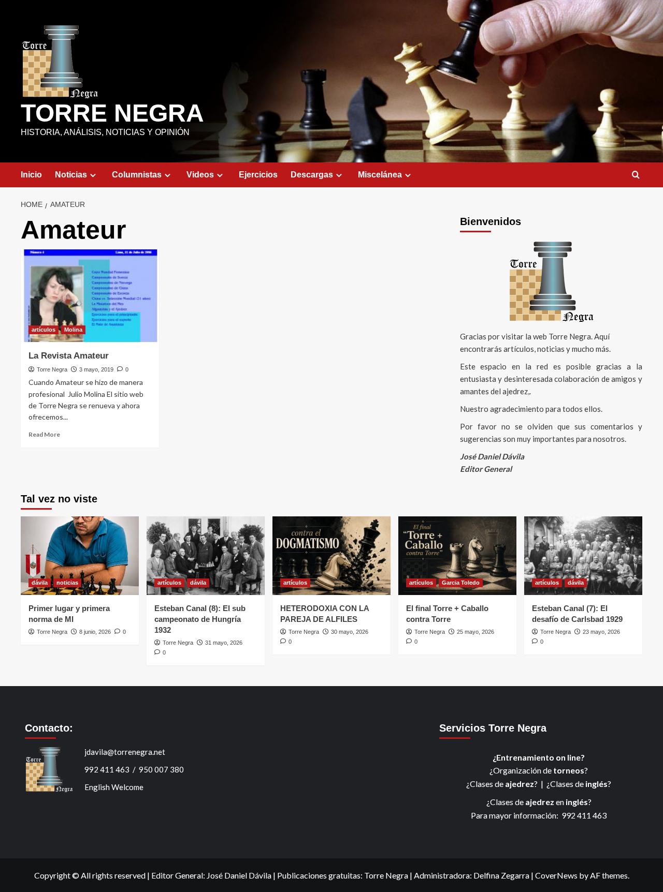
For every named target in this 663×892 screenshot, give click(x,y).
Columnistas (137, 174)
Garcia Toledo (461, 582)
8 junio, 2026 (95, 632)
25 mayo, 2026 (475, 632)
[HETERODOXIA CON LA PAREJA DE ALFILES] (331, 555)
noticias (67, 582)
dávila (40, 582)
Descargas (312, 174)
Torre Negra (52, 369)
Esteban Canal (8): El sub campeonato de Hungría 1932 (200, 619)
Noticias (71, 174)
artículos (43, 329)
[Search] (635, 175)
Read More (44, 434)
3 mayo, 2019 (96, 369)
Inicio (31, 174)
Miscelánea (380, 174)
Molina (73, 329)
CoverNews (556, 875)
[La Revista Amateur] (90, 295)
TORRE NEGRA (112, 113)
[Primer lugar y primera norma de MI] (80, 555)
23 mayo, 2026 (601, 632)
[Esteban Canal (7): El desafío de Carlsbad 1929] (583, 555)
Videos (200, 174)
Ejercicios (258, 174)
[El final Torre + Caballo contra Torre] (457, 555)
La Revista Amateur (68, 356)
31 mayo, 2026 (223, 643)
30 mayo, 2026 (349, 632)
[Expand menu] (93, 175)
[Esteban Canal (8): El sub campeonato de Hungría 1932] (206, 555)
